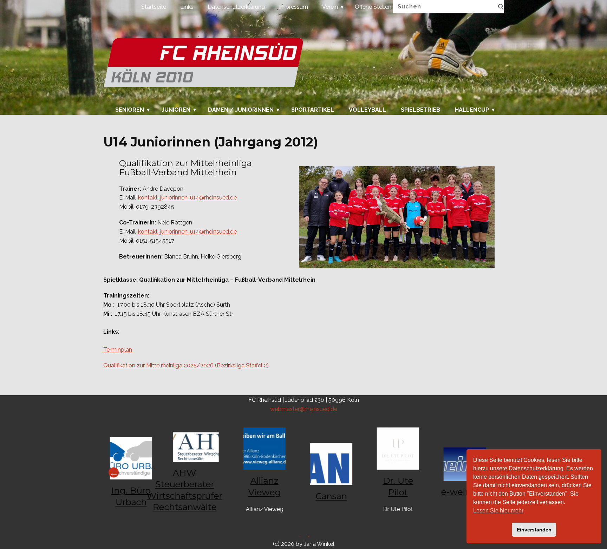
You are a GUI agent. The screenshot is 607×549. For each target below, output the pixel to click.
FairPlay (337, 482)
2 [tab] (299, 537)
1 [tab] (308, 537)
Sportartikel (312, 110)
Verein (330, 7)
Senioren (129, 110)
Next (114, 473)
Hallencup (472, 110)
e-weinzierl (203, 491)
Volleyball (367, 110)
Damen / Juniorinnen (241, 110)
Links (187, 7)
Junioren (176, 110)
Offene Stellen (373, 7)
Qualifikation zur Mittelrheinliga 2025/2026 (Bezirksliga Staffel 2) (186, 365)
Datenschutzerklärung (236, 7)
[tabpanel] (403, 472)
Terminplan (117, 349)
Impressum (293, 7)
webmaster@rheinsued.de (303, 409)
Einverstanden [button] (534, 529)
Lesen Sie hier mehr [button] (498, 511)
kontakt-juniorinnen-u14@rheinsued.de (187, 197)
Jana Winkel (319, 544)
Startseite (153, 7)
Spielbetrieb (420, 110)
